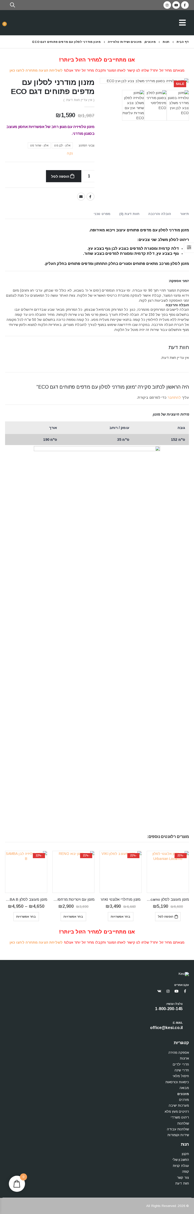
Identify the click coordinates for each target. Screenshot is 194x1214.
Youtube (176, 991)
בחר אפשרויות (120, 916)
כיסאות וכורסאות (177, 1082)
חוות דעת (182, 1183)
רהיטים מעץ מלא (177, 1111)
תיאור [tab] (184, 214)
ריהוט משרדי (180, 1117)
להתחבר (174, 397)
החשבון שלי (181, 1160)
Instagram (168, 991)
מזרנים (184, 1100)
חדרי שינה (182, 1070)
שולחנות (183, 1123)
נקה (69, 153)
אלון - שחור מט (39, 145)
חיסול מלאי (181, 1076)
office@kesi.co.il (166, 1027)
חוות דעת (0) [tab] (129, 214)
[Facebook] (185, 5)
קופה (185, 1171)
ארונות (184, 1058)
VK (159, 991)
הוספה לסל (60, 176)
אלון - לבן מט (62, 145)
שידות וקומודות (178, 1135)
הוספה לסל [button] (165, 916)
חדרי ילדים (181, 1064)
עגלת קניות (181, 1166)
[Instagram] (167, 5)
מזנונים (183, 1094)
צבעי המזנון (86, 145)
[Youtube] (176, 5)
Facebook (90, 197)
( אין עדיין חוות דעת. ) (78, 100)
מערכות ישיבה (179, 1105)
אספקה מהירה (178, 1052)
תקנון (185, 1154)
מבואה (184, 1088)
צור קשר (183, 1177)
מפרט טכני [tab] (102, 214)
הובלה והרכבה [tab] (159, 214)
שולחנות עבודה (178, 1129)
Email (81, 197)
